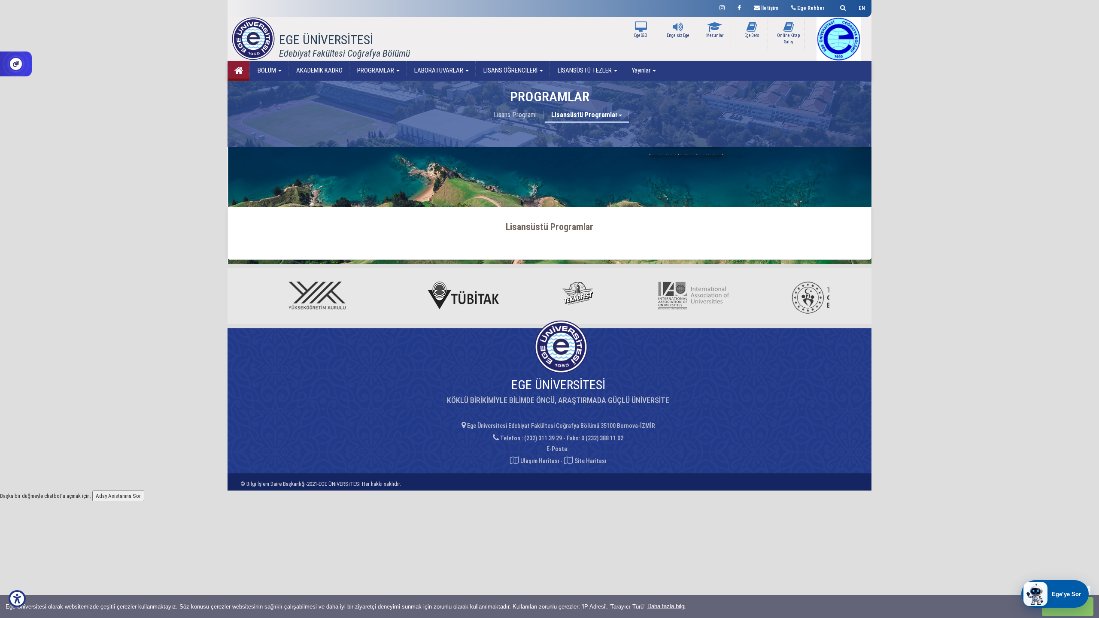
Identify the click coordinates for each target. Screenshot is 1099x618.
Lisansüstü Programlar (584, 115)
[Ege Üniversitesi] (841, 6)
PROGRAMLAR (375, 70)
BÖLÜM (266, 70)
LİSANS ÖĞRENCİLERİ (510, 70)
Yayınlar (641, 70)
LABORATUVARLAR (438, 70)
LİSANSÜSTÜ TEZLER (584, 70)
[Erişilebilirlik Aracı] (17, 598)
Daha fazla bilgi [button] (666, 606)
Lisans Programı (515, 115)
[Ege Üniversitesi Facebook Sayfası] (739, 6)
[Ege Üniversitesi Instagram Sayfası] (722, 6)
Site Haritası (590, 460)
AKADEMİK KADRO (319, 70)
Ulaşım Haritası (539, 460)
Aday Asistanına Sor (118, 496)
